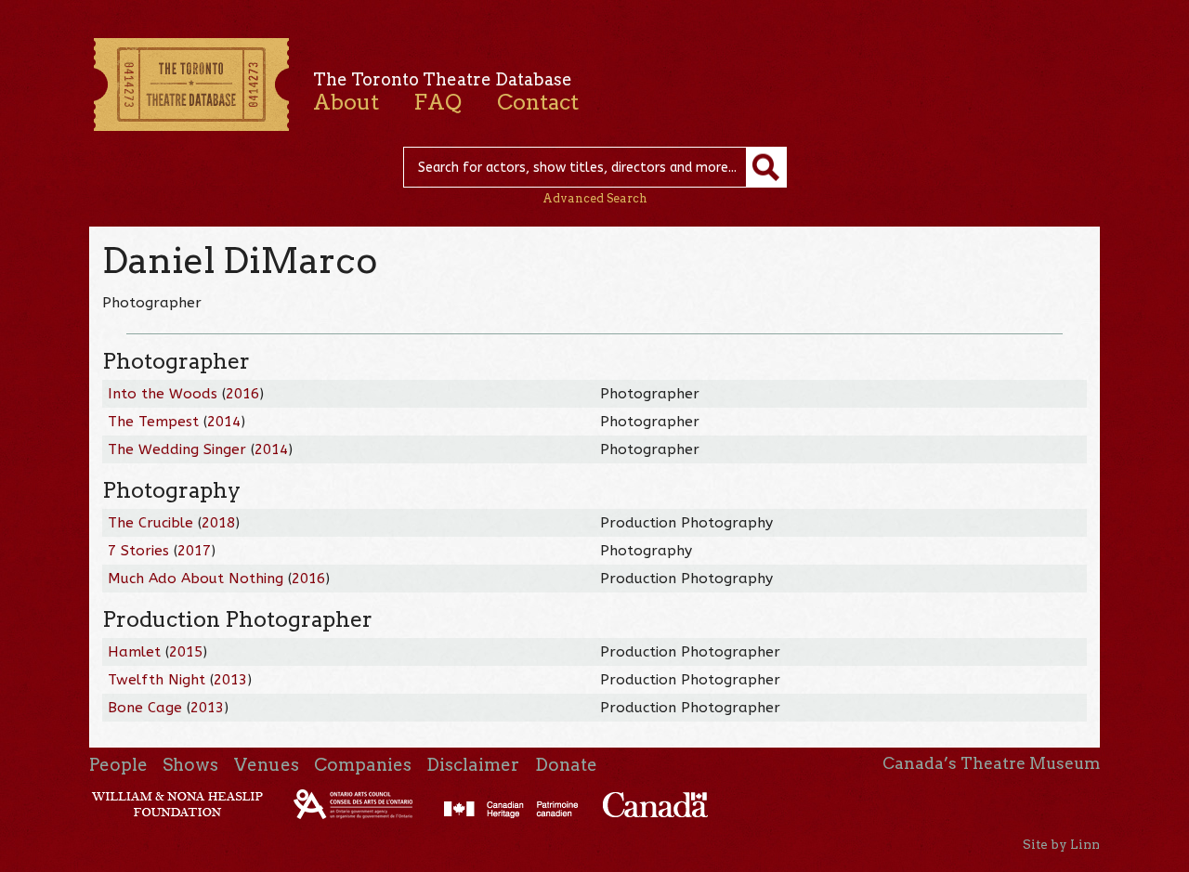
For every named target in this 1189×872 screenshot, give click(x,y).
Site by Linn (1061, 844)
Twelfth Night (156, 679)
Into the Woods (162, 393)
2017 (194, 550)
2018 (218, 522)
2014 (224, 421)
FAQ (437, 102)
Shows (190, 764)
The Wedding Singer (177, 449)
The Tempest (153, 421)
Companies (363, 764)
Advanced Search (594, 198)
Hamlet (134, 652)
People (118, 764)
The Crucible (150, 522)
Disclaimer (472, 764)
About (346, 102)
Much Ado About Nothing (195, 578)
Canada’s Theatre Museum (991, 763)
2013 (230, 679)
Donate (566, 764)
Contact (538, 102)
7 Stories (138, 550)
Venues (266, 764)
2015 (186, 652)
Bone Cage (145, 707)
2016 (242, 393)
